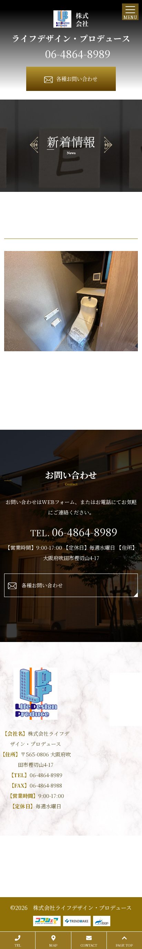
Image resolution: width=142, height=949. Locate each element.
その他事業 (71, 876)
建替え (77, 866)
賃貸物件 (64, 856)
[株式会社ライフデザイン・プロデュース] (71, 19)
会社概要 (99, 866)
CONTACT (89, 945)
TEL (17, 945)
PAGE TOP (124, 945)
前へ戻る (71, 372)
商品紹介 (39, 856)
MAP (53, 945)
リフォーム (121, 856)
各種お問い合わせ (77, 78)
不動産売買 (92, 856)
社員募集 (124, 866)
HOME (17, 856)
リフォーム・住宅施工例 (37, 866)
